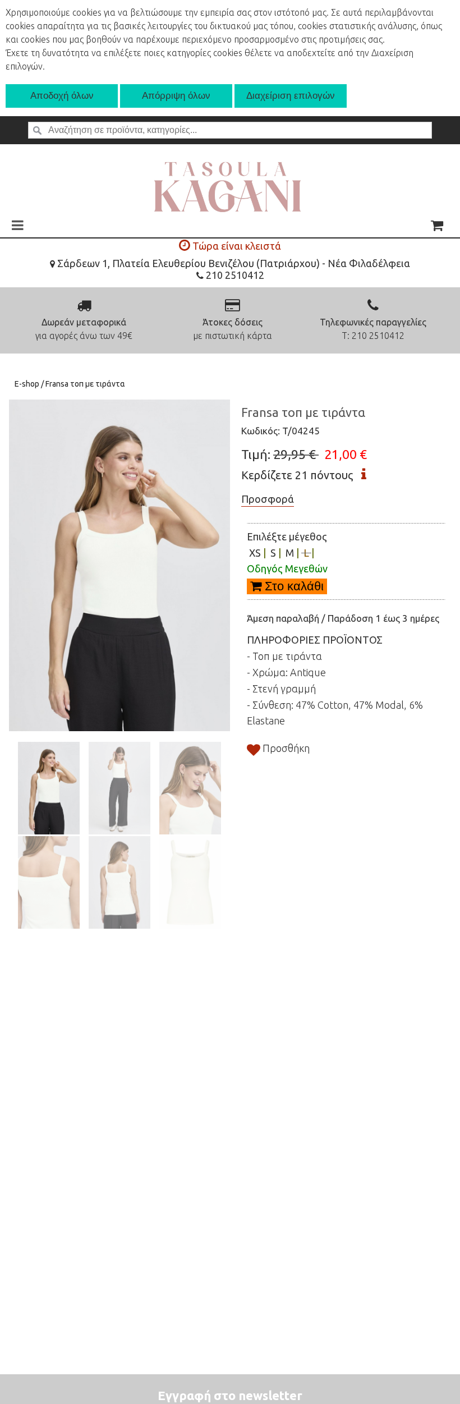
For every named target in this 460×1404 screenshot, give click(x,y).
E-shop (28, 383)
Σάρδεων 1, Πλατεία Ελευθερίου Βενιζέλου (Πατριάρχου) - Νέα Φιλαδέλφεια (232, 263)
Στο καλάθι (292, 586)
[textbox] (230, 130)
